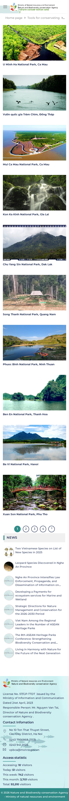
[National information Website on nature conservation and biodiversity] (38, 6)
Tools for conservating (43, 18)
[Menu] (5, 6)
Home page (13, 18)
